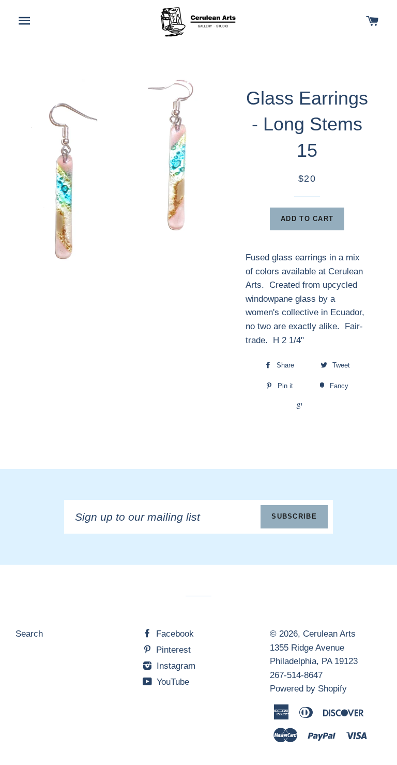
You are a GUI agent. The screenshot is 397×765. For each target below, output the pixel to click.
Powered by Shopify (308, 689)
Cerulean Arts (329, 634)
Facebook (174, 634)
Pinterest (172, 650)
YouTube (171, 682)
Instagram (174, 666)
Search (29, 634)
